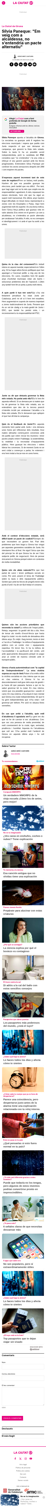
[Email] (35, 64)
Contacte (23, 1477)
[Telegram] (30, 64)
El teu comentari (8, 1385)
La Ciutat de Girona (12, 26)
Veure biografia (15, 753)
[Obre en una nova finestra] (12, 1490)
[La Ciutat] (23, 3)
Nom (4, 1362)
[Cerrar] (44, 1497)
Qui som (23, 1474)
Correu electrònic (8, 1374)
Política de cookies (23, 1471)
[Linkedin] (21, 64)
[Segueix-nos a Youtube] (30, 1458)
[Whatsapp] (25, 64)
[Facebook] (11, 64)
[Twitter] (16, 64)
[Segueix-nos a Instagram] (25, 1458)
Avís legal (23, 1464)
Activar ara (15, 131)
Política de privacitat (23, 1468)
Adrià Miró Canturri (25, 56)
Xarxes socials (23, 1480)
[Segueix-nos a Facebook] (15, 1458)
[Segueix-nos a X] (20, 1458)
